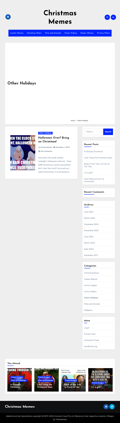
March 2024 (89, 218)
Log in (87, 328)
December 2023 (91, 224)
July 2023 (88, 237)
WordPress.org (90, 346)
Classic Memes (87, 33)
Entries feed (89, 334)
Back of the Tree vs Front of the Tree (72, 387)
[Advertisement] (91, 81)
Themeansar (61, 419)
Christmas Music (34, 33)
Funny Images (90, 285)
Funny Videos (71, 33)
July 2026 (88, 212)
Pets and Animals (53, 33)
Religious (88, 310)
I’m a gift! (88, 173)
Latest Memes (16, 33)
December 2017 (91, 255)
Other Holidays (45, 133)
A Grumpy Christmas (93, 151)
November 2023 (91, 230)
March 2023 (89, 243)
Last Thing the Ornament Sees (98, 158)
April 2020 (89, 249)
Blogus (111, 416)
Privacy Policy (103, 33)
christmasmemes (45, 147)
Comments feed (91, 340)
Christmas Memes (20, 407)
